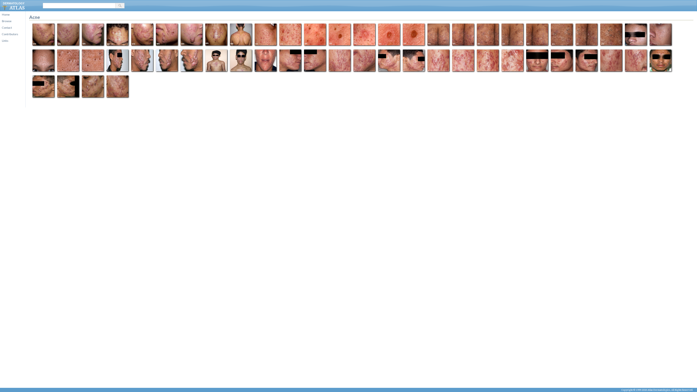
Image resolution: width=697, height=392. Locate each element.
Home (6, 14)
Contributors (10, 34)
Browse (6, 21)
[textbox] (79, 5)
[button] (120, 5)
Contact (7, 27)
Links (5, 40)
